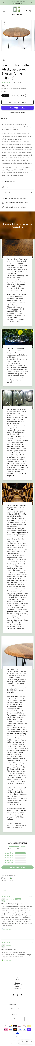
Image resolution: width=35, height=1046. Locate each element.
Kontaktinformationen (14, 1043)
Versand (17, 981)
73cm (22, 95)
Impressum (17, 986)
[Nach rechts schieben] (22, 54)
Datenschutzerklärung (13, 1040)
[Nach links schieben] (13, 54)
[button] (4, 11)
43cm (5, 95)
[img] (6, 896)
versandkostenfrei (15, 88)
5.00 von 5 (22, 847)
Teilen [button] (5, 118)
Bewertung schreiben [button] (17, 867)
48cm (13, 95)
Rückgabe (17, 982)
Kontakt (17, 979)
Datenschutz (17, 988)
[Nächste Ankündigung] (31, 2)
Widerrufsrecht (23, 1037)
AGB (17, 977)
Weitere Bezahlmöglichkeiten (17, 112)
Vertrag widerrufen (17, 984)
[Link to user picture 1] (6, 932)
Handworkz (15, 1037)
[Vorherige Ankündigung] (3, 2)
